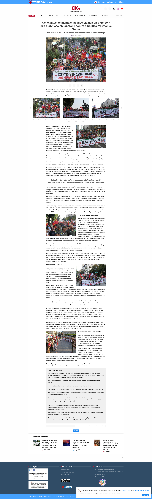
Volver (76, 430)
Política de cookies (65, 474)
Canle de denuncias (66, 477)
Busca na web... (118, 15)
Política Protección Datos (67, 472)
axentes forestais (87, 425)
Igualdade (66, 15)
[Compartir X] (70, 85)
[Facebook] (96, 476)
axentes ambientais (79, 425)
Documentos (53, 15)
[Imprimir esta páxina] (82, 85)
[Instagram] (100, 476)
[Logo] (76, 9)
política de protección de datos (142, 490)
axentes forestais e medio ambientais (98, 425)
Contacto (105, 15)
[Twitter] (98, 476)
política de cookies (126, 490)
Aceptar (145, 495)
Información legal (65, 469)
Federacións (79, 15)
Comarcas (92, 15)
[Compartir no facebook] (74, 85)
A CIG (41, 15)
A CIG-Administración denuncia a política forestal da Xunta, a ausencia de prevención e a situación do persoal (81, 444)
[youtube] (103, 476)
